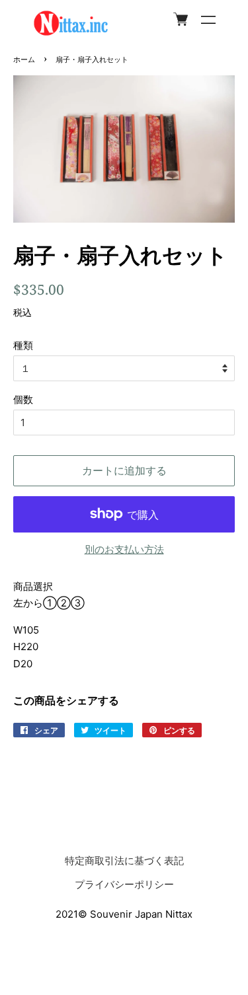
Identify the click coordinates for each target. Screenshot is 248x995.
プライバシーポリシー (124, 884)
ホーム (24, 59)
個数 (23, 399)
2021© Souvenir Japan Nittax (124, 914)
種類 (23, 345)
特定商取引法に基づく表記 (124, 860)
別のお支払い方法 (124, 549)
